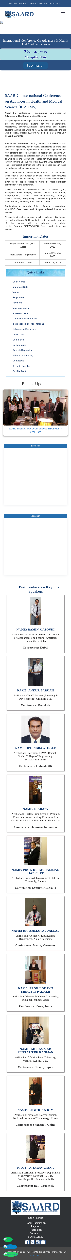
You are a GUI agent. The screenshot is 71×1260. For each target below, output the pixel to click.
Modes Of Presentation (25, 318)
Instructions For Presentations (28, 323)
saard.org (35, 1255)
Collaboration (19, 345)
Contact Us (18, 360)
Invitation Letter (21, 313)
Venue (16, 292)
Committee (18, 339)
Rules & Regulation (23, 350)
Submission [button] (35, 66)
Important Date (20, 287)
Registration (19, 297)
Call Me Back (19, 371)
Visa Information (21, 308)
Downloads (18, 334)
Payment (17, 302)
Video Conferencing (23, 355)
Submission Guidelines (24, 329)
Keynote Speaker (22, 366)
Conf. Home (19, 281)
